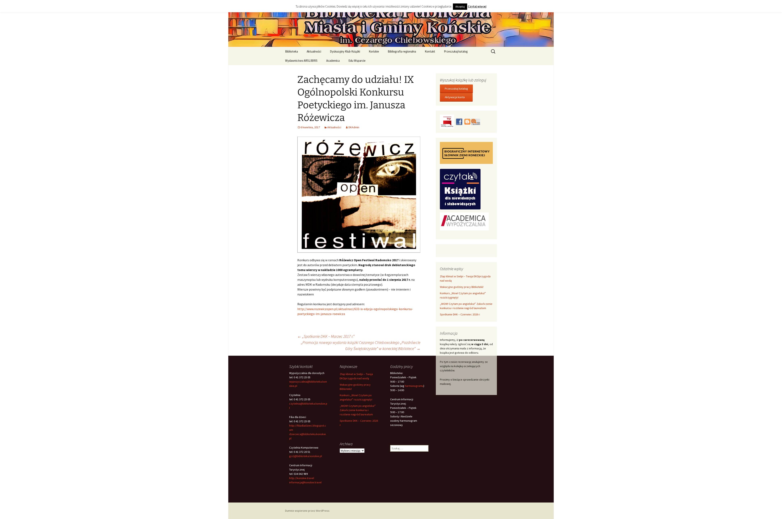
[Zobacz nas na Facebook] (459, 121)
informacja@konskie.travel (305, 482)
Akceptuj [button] (460, 6)
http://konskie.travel (301, 478)
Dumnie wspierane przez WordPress (307, 510)
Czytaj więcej (477, 6)
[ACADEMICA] (464, 221)
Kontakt (430, 51)
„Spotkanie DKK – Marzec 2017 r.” (325, 336)
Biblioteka (291, 51)
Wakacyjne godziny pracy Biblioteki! (461, 287)
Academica (333, 61)
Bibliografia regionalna (402, 51)
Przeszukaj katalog (456, 51)
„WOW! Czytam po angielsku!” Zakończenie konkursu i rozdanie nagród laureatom (358, 410)
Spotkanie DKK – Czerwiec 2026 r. (460, 314)
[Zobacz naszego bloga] (467, 121)
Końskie (374, 51)
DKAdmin (353, 127)
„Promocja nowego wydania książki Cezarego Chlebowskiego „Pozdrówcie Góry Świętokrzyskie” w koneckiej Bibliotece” (360, 345)
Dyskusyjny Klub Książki (345, 51)
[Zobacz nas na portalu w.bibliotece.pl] (475, 121)
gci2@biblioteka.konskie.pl (305, 456)
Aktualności (314, 51)
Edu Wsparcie (357, 61)
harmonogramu (414, 386)
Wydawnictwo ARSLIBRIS (301, 61)
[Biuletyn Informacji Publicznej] (447, 121)
